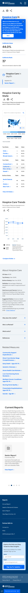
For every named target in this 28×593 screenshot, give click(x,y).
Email (5, 559)
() (10, 310)
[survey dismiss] (18, 591)
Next (8, 36)
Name (5, 554)
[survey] (2, 591)
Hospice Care (9, 16)
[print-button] (7, 11)
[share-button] (11, 11)
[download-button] (3, 11)
